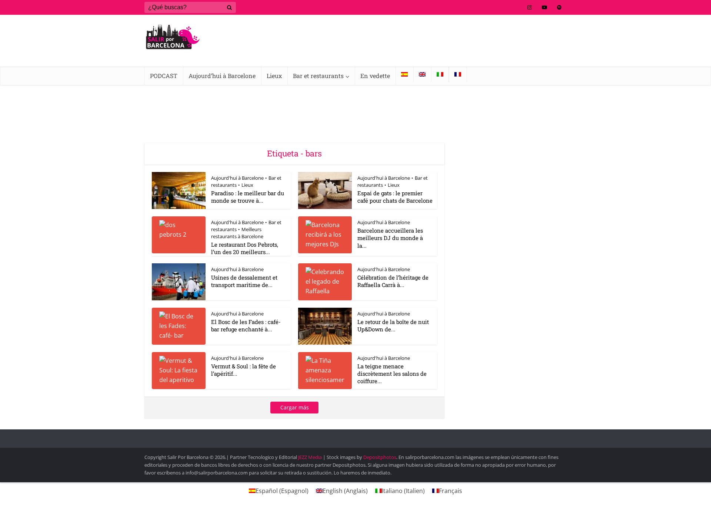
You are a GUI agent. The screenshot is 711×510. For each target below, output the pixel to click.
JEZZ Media (310, 457)
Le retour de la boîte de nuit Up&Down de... (393, 325)
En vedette (375, 76)
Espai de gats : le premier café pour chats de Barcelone (395, 196)
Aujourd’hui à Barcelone (222, 76)
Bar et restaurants (318, 76)
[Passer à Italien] (440, 74)
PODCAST (163, 76)
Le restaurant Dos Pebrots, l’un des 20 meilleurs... (244, 248)
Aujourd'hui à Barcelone (237, 178)
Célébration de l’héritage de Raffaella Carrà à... (392, 281)
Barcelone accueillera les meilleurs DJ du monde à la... (390, 238)
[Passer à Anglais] (422, 74)
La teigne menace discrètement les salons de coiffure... (392, 373)
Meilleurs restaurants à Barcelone (237, 233)
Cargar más (294, 407)
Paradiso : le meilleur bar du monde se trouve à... (247, 196)
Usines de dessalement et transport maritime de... (244, 281)
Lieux (274, 76)
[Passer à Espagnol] (404, 74)
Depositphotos (379, 457)
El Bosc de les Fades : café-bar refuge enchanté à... (246, 325)
